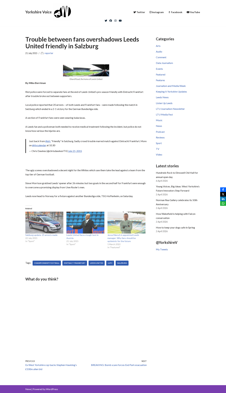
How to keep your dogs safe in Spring (175, 227)
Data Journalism (164, 62)
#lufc (48, 141)
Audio (159, 51)
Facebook (176, 12)
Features (160, 80)
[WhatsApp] (223, 203)
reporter (49, 53)
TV (157, 148)
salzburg (122, 263)
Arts (158, 45)
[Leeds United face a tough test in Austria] (85, 222)
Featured (160, 74)
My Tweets (162, 249)
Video (159, 154)
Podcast (160, 131)
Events (159, 68)
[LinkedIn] (223, 199)
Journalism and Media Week (171, 85)
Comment (161, 57)
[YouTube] (120, 20)
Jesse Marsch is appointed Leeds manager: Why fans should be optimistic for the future (123, 238)
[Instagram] (115, 20)
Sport (159, 143)
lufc (110, 263)
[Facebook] (111, 20)
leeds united (96, 263)
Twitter (140, 12)
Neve (28, 389)
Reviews (160, 137)
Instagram (158, 12)
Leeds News (162, 97)
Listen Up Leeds (164, 103)
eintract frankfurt (74, 263)
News (159, 125)
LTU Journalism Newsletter (170, 108)
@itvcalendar (39, 145)
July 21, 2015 (75, 150)
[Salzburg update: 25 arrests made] (44, 222)
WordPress (52, 389)
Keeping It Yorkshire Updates (171, 91)
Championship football (46, 263)
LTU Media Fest (164, 114)
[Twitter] (106, 20)
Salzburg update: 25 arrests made (41, 235)
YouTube (195, 12)
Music (159, 120)
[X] (223, 194)
